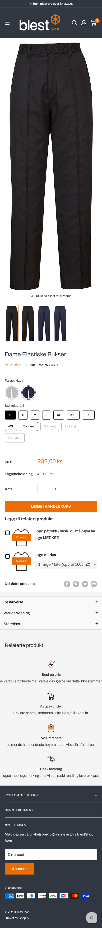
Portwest (14, 365)
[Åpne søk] (74, 22)
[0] (93, 23)
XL (59, 414)
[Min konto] (83, 22)
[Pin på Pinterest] (76, 583)
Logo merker (45, 555)
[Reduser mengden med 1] (43, 489)
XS (10, 414)
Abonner (19, 869)
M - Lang (49, 425)
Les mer (23, 537)
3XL (88, 414)
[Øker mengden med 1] (68, 489)
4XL (11, 425)
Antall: (10, 489)
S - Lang (29, 425)
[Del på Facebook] (67, 583)
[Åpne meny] (7, 23)
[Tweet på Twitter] (85, 583)
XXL (73, 414)
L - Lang (70, 425)
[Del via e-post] (94, 583)
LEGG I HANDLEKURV (51, 506)
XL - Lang (15, 436)
